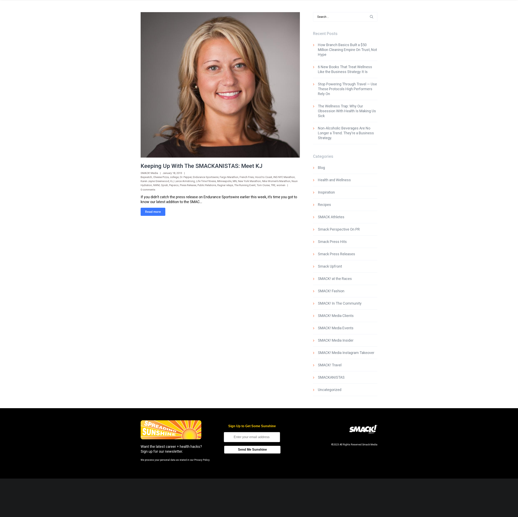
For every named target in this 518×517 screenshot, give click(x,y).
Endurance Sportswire (206, 177)
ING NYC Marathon (284, 177)
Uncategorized (329, 390)
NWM (156, 185)
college (174, 177)
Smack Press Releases (336, 254)
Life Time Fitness (206, 181)
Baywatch (146, 177)
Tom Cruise (263, 185)
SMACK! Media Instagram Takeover (346, 353)
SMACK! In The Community (340, 303)
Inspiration (326, 192)
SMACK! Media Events (335, 328)
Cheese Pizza (161, 177)
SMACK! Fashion (331, 291)
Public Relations (206, 185)
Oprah (164, 185)
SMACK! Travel (330, 365)
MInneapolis (224, 181)
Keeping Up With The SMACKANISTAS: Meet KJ (201, 166)
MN (235, 181)
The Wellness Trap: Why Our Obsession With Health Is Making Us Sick (347, 111)
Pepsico (174, 185)
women (281, 185)
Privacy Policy (201, 460)
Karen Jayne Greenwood (155, 181)
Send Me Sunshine (252, 449)
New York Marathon (249, 181)
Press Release (188, 185)
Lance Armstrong (185, 181)
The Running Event (245, 185)
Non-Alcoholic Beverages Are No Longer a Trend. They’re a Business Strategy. (346, 133)
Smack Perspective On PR (339, 229)
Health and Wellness (334, 180)
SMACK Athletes (331, 217)
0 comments (148, 189)
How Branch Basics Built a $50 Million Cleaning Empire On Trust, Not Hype (347, 50)
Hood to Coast (263, 177)
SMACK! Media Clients (336, 316)
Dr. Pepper (186, 177)
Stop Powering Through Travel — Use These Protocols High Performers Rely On (347, 89)
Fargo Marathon (229, 177)
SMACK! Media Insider (335, 340)
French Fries (247, 177)
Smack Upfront (330, 266)
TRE (273, 185)
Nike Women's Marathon (276, 181)
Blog (321, 167)
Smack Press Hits (332, 241)
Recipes (324, 204)
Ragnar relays (225, 185)
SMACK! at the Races (335, 279)
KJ (171, 181)
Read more (153, 212)
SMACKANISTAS (331, 377)
